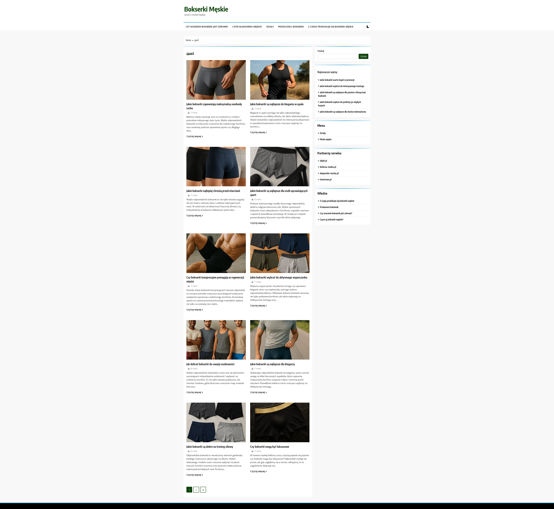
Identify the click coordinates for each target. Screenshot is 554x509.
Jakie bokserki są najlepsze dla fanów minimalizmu (343, 111)
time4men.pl (326, 179)
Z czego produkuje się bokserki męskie (330, 26)
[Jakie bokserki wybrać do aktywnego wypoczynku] (280, 253)
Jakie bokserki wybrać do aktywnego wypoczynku (278, 277)
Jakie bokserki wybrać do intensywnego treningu (342, 86)
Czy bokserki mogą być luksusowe (269, 446)
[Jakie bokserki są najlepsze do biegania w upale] (280, 80)
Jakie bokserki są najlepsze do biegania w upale (277, 104)
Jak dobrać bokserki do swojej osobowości (210, 364)
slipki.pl (323, 160)
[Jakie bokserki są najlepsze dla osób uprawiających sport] (280, 166)
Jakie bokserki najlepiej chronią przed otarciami (213, 191)
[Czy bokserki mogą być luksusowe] (280, 422)
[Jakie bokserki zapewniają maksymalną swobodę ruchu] (216, 80)
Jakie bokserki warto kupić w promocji (337, 79)
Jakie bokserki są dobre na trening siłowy (209, 446)
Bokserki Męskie (206, 9)
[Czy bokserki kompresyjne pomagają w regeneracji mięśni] (216, 253)
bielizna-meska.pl (328, 166)
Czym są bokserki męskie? (247, 26)
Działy (270, 26)
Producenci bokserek (291, 26)
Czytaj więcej (193, 136)
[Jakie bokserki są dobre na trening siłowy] (216, 422)
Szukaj (320, 50)
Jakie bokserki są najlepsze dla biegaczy (272, 364)
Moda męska (326, 139)
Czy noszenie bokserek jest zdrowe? (207, 26)
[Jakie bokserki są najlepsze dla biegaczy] (280, 340)
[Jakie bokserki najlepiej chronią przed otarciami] (216, 166)
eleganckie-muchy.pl (329, 173)
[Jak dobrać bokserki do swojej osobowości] (216, 340)
